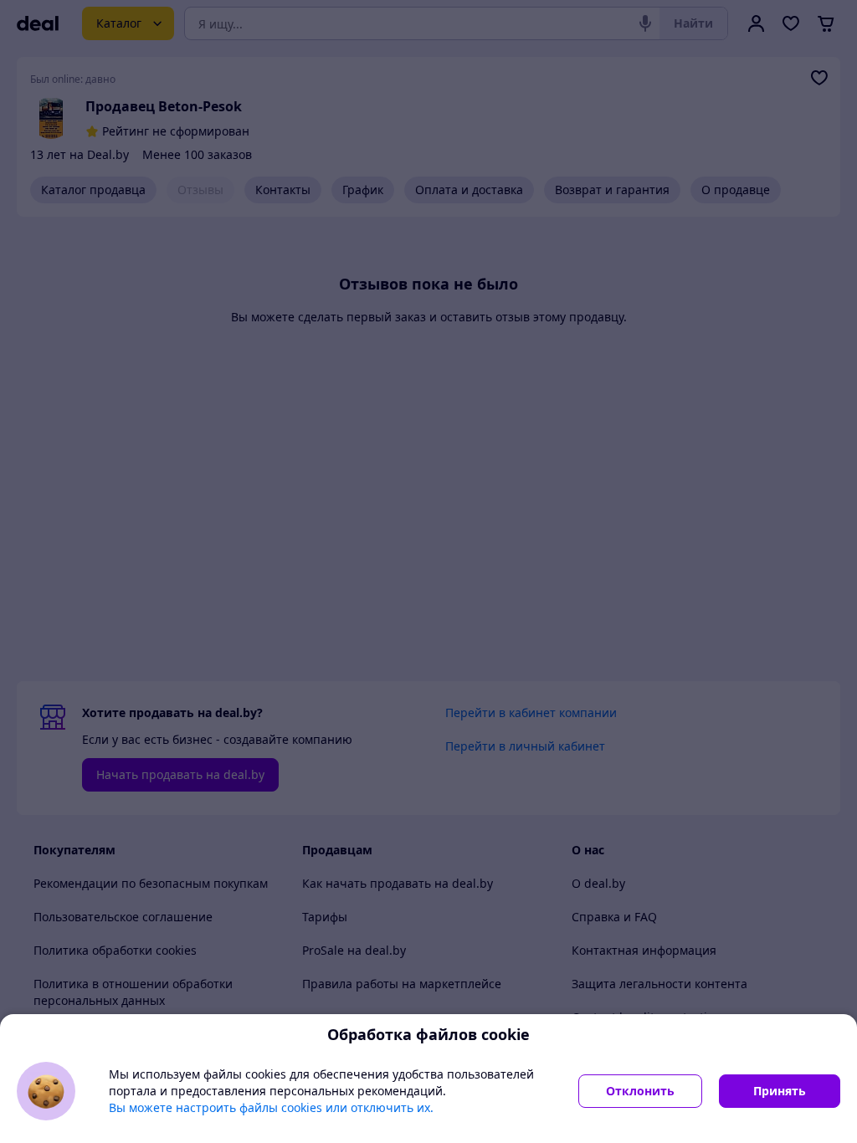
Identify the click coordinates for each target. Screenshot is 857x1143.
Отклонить (640, 1091)
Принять (779, 1091)
